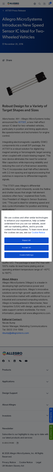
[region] (26, 236)
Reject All (26, 240)
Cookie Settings (26, 255)
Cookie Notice (38, 232)
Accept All (26, 248)
